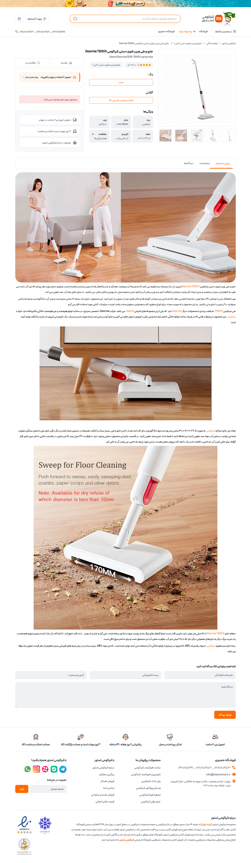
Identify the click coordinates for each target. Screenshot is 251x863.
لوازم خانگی (211, 43)
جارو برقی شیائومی (151, 801)
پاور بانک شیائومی (151, 781)
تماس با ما (108, 788)
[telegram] (36, 769)
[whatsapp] (27, 769)
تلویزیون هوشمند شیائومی (146, 774)
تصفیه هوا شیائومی (150, 795)
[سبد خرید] (19, 19)
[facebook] (63, 769)
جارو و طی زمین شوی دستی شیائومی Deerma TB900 (144, 43)
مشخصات (204, 163)
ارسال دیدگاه (225, 715)
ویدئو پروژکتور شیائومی (148, 788)
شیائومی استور (229, 43)
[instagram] (54, 769)
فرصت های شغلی (105, 801)
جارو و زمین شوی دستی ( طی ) (188, 43)
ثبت (22, 789)
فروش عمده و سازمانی (102, 795)
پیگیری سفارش (106, 774)
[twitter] (45, 769)
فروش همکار (107, 781)
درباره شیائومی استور (103, 767)
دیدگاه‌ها (188, 163)
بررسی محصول (223, 163)
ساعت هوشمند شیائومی (147, 767)
